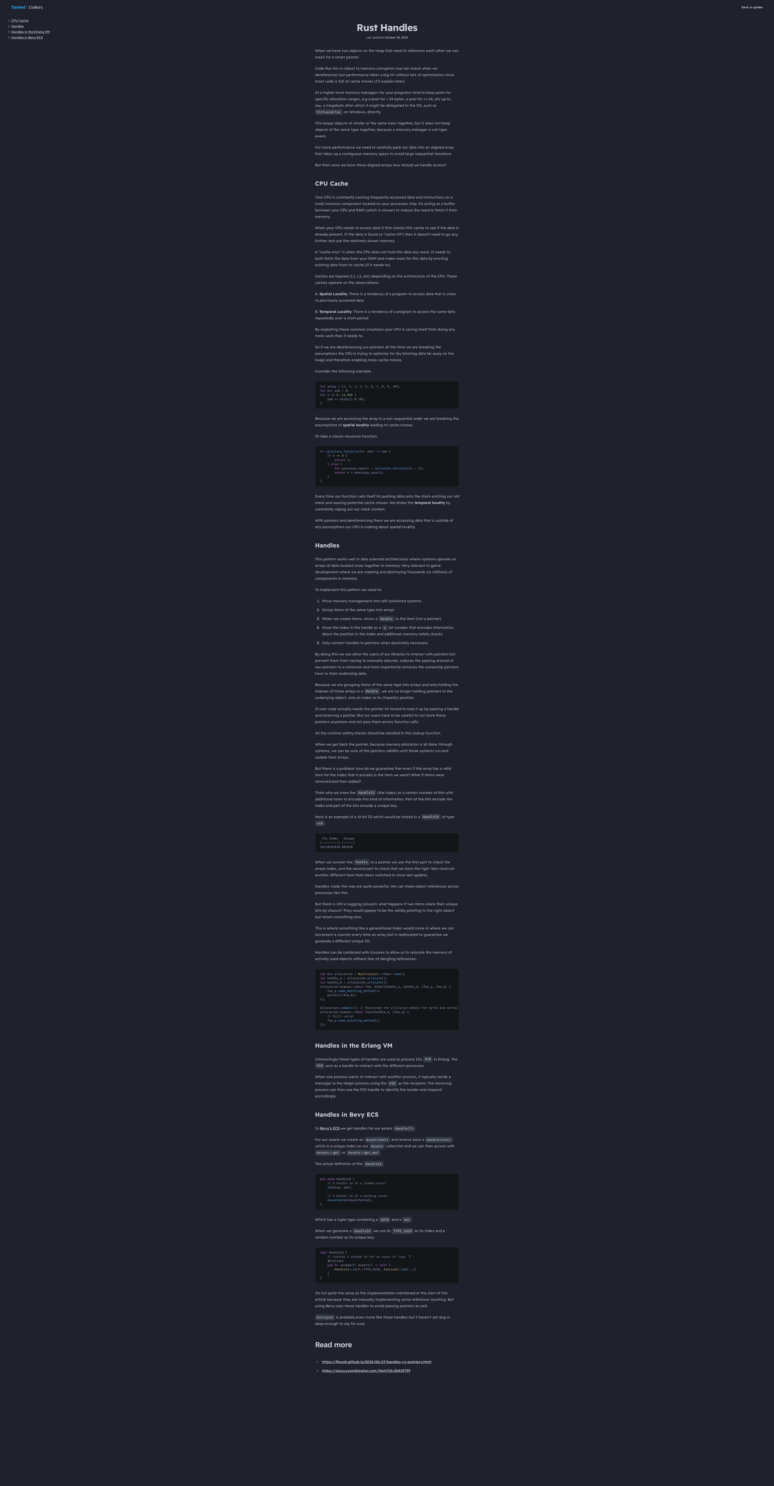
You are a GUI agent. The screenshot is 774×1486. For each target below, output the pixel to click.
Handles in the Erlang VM (30, 32)
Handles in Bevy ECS (27, 37)
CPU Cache (19, 21)
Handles (17, 26)
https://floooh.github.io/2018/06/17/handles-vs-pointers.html (376, 1362)
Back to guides (752, 7)
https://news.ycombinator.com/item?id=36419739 (366, 1370)
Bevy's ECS (330, 1128)
